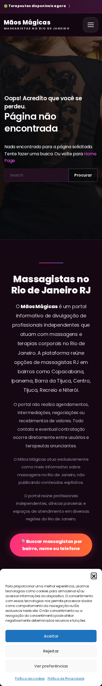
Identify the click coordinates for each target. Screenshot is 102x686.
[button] (94, 575)
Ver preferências (51, 666)
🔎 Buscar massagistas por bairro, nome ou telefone (51, 545)
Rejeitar (51, 651)
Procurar (83, 175)
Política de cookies (30, 678)
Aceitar (51, 636)
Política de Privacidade (66, 678)
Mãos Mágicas (39, 306)
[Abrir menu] (90, 24)
